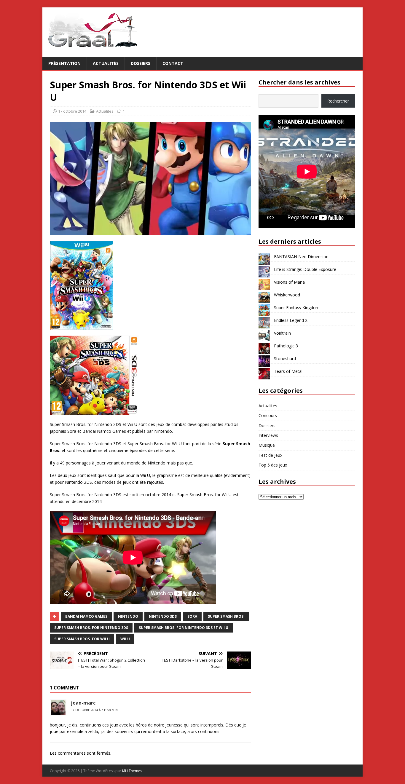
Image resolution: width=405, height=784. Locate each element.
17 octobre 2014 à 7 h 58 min (94, 710)
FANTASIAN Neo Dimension (301, 256)
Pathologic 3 (286, 346)
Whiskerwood (287, 295)
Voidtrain (282, 333)
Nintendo (128, 616)
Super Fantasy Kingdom (297, 307)
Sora (192, 616)
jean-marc (83, 703)
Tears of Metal (288, 371)
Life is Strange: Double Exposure (305, 269)
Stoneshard (285, 358)
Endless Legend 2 (290, 320)
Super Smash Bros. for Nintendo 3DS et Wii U (183, 627)
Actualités (106, 63)
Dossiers (140, 63)
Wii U (125, 638)
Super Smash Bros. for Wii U (82, 638)
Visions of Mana (289, 282)
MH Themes (132, 770)
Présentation (64, 63)
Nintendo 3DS (163, 616)
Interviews (268, 435)
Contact (172, 63)
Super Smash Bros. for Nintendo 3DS (91, 627)
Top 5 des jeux (273, 465)
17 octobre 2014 (72, 111)
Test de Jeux (270, 455)
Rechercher (338, 101)
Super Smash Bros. (226, 616)
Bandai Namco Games (86, 616)
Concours (268, 415)
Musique (267, 445)
